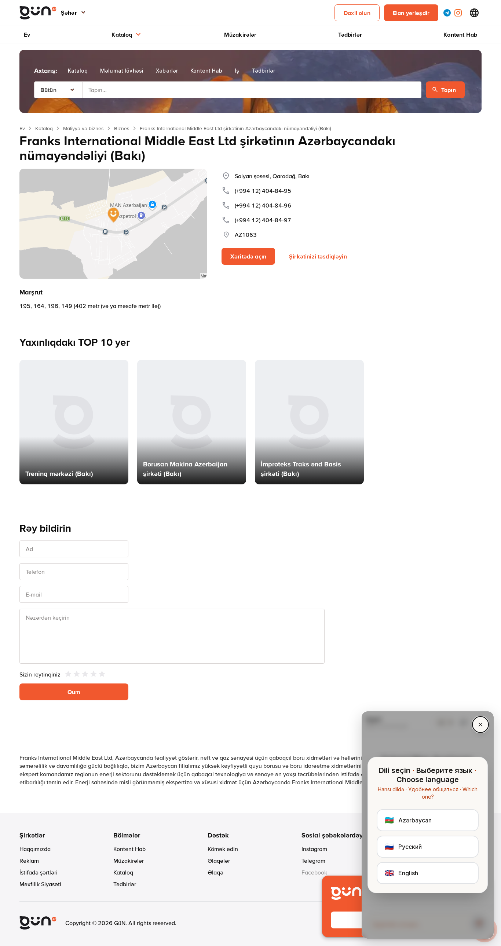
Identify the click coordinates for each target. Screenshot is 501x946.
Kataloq (121, 34)
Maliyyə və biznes (83, 128)
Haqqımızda (35, 849)
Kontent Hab (460, 34)
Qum (73, 692)
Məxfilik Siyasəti (40, 884)
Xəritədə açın (248, 256)
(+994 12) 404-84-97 (263, 220)
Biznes (121, 128)
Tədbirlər (350, 34)
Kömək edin (223, 849)
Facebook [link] (314, 872)
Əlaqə (215, 872)
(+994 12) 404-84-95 (263, 190)
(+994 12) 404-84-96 (263, 205)
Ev (27, 34)
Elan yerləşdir (411, 13)
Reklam (29, 860)
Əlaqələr (219, 860)
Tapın (448, 90)
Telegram (313, 860)
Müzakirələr (240, 34)
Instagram (314, 849)
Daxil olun (357, 13)
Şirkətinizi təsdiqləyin (318, 256)
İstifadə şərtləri (38, 872)
